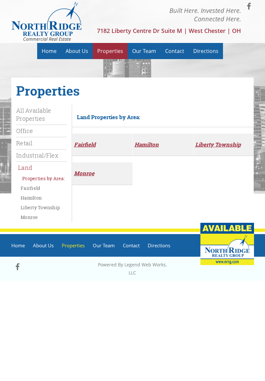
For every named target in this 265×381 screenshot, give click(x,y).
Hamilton (31, 198)
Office (24, 131)
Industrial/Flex (37, 155)
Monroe (29, 217)
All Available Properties (33, 114)
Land (25, 167)
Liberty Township (40, 207)
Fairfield (30, 188)
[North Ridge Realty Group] (46, 21)
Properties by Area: (43, 178)
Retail (24, 143)
